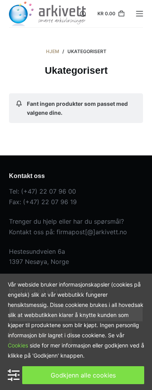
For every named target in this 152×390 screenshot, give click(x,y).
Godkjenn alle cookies (83, 375)
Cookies (18, 345)
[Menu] (139, 13)
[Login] (83, 14)
